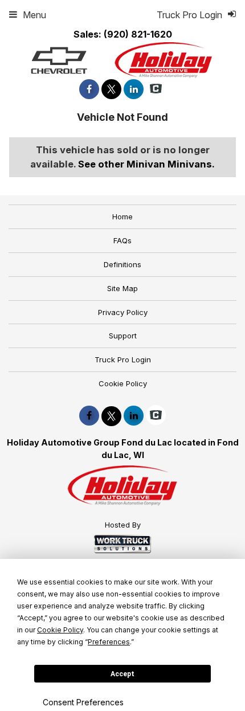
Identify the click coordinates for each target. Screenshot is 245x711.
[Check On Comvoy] (156, 89)
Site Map (122, 288)
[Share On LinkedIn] (134, 89)
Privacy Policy (123, 312)
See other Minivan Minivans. (146, 164)
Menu (34, 15)
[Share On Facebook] (89, 89)
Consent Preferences (83, 702)
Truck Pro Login (123, 359)
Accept (122, 674)
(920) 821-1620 (138, 34)
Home (122, 216)
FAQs (122, 240)
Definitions (122, 264)
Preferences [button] (109, 642)
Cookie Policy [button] (60, 630)
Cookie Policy (123, 383)
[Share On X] (111, 89)
